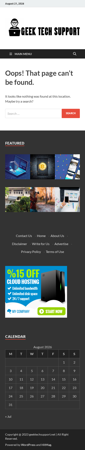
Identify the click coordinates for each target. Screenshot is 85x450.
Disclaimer (19, 244)
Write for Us (41, 244)
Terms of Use (55, 252)
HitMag (46, 444)
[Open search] (75, 54)
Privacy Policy (31, 252)
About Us (57, 236)
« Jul (8, 416)
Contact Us (24, 236)
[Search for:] (42, 113)
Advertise (61, 244)
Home (41, 236)
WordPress (28, 444)
